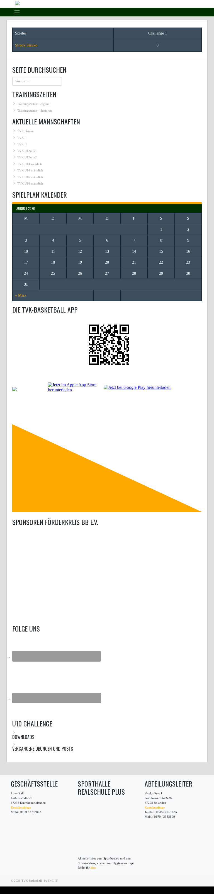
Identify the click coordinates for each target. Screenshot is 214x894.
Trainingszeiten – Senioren (34, 110)
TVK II (22, 144)
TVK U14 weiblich (29, 164)
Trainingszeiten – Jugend (33, 103)
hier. (93, 867)
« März (20, 295)
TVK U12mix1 (27, 151)
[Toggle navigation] (17, 12)
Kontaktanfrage (21, 807)
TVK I (21, 137)
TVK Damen (25, 131)
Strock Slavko (26, 45)
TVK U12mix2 (27, 157)
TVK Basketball (31, 880)
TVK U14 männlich (30, 170)
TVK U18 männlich (30, 183)
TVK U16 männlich (30, 177)
